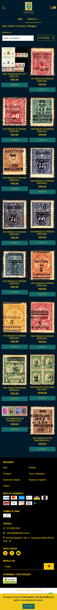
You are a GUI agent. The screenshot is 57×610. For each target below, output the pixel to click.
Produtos (32, 467)
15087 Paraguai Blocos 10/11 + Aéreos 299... (15, 75)
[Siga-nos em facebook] (12, 553)
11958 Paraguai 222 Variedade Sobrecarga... (42, 232)
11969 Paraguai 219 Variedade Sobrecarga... (42, 130)
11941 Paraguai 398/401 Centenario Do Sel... (15, 419)
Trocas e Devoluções (37, 473)
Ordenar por (6, 32)
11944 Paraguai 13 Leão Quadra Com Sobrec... (42, 388)
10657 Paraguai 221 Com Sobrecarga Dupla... (42, 439)
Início (4, 25)
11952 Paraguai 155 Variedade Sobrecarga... (42, 284)
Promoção (7, 473)
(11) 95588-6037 (13, 528)
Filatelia (11, 25)
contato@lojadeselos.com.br (18, 532)
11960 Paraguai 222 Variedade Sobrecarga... (42, 182)
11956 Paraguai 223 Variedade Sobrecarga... (14, 282)
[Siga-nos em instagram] (5, 553)
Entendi (28, 606)
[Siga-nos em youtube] (18, 553)
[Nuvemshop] (28, 591)
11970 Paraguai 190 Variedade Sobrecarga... (14, 130)
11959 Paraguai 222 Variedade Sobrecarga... (14, 233)
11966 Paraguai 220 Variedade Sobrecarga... (14, 179)
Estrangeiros (21, 25)
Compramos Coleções (11, 479)
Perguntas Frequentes (37, 479)
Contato (6, 485)
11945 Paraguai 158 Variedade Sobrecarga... (14, 389)
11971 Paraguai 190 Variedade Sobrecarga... (42, 79)
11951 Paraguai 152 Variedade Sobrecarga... (14, 337)
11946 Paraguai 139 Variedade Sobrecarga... (42, 337)
